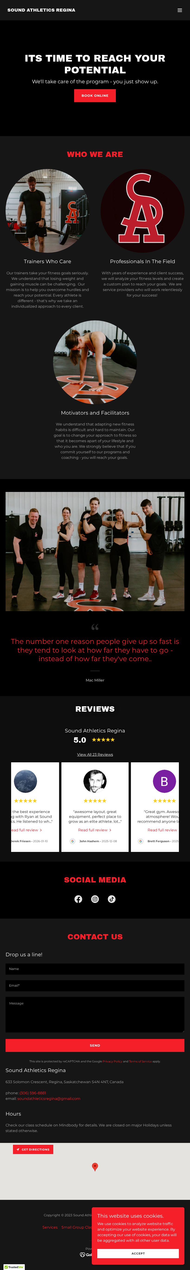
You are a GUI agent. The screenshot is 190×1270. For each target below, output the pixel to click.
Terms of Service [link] (140, 1061)
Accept (138, 1253)
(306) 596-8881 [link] (32, 1093)
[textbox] (95, 969)
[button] (179, 10)
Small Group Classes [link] (79, 1227)
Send (95, 1045)
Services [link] (50, 1227)
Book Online (95, 96)
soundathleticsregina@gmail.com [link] (48, 1098)
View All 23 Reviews (95, 754)
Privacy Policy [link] (112, 1061)
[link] (41, 10)
